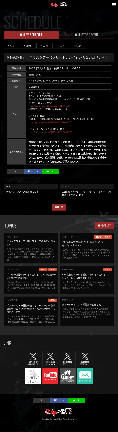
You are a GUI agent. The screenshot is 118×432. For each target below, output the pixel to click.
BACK (60, 207)
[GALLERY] (68, 376)
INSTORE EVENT (88, 34)
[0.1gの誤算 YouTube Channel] (50, 376)
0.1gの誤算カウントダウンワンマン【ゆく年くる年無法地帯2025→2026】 (86, 190)
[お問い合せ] (85, 376)
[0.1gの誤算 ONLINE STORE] (33, 376)
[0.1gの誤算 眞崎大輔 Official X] (85, 359)
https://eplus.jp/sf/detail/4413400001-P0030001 (50, 122)
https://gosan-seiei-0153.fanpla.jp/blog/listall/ (49, 106)
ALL (12, 45)
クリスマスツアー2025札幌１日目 (22, 189)
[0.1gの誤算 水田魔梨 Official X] (68, 359)
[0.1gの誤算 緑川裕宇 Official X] (33, 359)
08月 (28, 45)
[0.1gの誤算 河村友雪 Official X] (50, 359)
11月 (78, 45)
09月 (45, 45)
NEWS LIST (106, 225)
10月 (62, 45)
